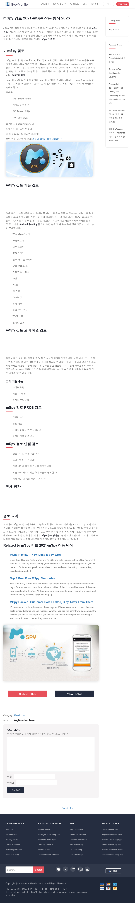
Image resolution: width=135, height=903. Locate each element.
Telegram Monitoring (78, 839)
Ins (87, 869)
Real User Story (12, 854)
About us (9, 829)
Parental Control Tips (47, 839)
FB (58, 869)
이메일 (11, 782)
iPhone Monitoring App (111, 844)
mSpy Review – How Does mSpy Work (36, 555)
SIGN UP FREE (27, 693)
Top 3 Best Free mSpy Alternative (32, 578)
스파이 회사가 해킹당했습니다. (47, 138)
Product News (44, 829)
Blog (84, 4)
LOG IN (108, 4)
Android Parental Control (112, 849)
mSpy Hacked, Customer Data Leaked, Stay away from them (51, 602)
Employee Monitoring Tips (49, 834)
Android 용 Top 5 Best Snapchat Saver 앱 (116, 73)
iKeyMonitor (19, 715)
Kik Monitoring (75, 849)
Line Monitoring (76, 854)
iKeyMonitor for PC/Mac (112, 834)
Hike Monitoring (76, 844)
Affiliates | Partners (14, 849)
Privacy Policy (12, 839)
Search (38, 869)
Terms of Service (13, 844)
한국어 (114, 871)
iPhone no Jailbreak (77, 834)
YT (73, 869)
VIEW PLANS (74, 693)
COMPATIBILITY (59, 4)
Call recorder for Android (48, 854)
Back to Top (67, 808)
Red (80, 869)
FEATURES (44, 4)
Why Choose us (76, 829)
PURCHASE (74, 4)
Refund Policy (12, 834)
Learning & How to (45, 844)
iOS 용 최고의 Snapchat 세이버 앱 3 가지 (117, 58)
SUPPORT (94, 4)
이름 (10, 776)
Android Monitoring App (112, 839)
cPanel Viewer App (110, 829)
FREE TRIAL (122, 4)
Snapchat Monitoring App (112, 854)
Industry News (44, 849)
